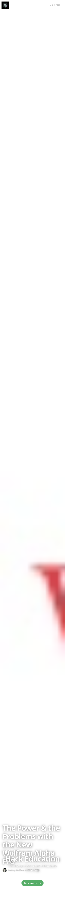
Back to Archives (32, 883)
